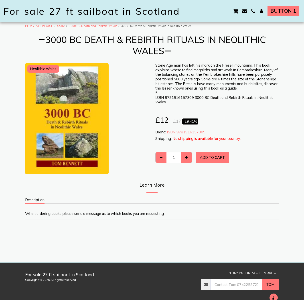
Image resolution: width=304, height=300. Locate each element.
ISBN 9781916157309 (186, 132)
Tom (270, 284)
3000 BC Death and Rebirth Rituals (93, 26)
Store (61, 26)
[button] (236, 11)
